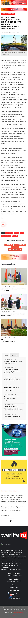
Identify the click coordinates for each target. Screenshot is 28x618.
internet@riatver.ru (14, 587)
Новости (16, 233)
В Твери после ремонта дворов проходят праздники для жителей (13, 362)
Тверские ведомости (15, 593)
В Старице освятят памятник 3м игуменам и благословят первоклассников (11, 389)
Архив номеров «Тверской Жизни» (9, 491)
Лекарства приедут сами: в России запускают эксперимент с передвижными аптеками (12, 398)
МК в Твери (16, 596)
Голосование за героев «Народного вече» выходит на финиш (12, 417)
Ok (14, 615)
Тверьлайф (15, 235)
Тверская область (6, 235)
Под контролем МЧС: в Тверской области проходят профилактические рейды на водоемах (13, 371)
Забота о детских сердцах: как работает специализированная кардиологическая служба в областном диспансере (13, 408)
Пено (22, 233)
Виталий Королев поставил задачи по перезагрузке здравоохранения (12, 379)
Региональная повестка (8, 13)
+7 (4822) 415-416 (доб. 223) (14, 581)
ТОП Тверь (15, 595)
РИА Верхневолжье (15, 598)
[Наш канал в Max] (11, 521)
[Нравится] (3, 224)
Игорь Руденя (9, 233)
